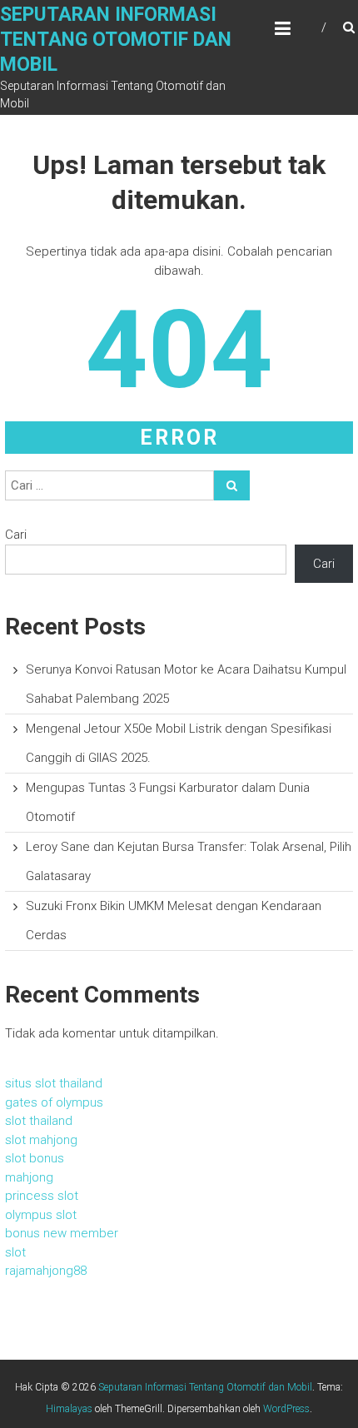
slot (15, 1252)
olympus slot (41, 1214)
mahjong (29, 1177)
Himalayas (69, 1409)
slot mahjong (41, 1139)
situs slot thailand (53, 1083)
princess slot (41, 1195)
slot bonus (34, 1158)
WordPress (286, 1409)
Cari (16, 534)
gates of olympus (54, 1102)
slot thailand (38, 1120)
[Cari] (232, 485)
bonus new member (61, 1233)
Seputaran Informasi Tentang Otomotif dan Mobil (115, 39)
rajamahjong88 (46, 1270)
